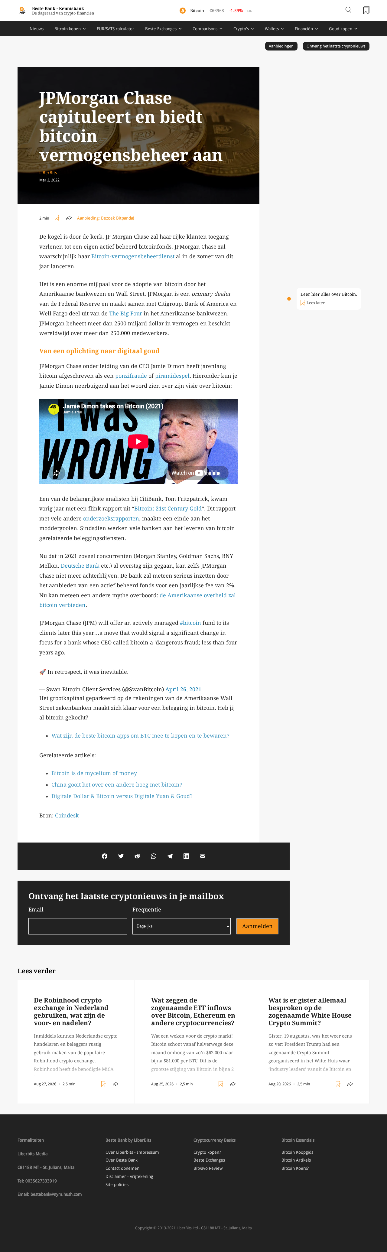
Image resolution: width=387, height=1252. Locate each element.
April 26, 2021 (183, 689)
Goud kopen (340, 28)
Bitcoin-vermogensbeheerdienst (132, 256)
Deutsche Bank (80, 565)
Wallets (272, 28)
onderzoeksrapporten (111, 518)
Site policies (117, 1184)
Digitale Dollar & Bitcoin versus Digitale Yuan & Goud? (122, 796)
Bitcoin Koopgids (297, 1152)
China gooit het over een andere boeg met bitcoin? (116, 784)
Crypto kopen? (207, 1152)
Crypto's (241, 28)
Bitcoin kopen (67, 28)
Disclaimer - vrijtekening (129, 1176)
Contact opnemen (122, 1168)
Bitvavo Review (208, 1168)
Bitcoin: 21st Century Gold (168, 508)
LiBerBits (48, 172)
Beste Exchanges (161, 28)
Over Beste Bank (122, 1160)
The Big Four (125, 313)
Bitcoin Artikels (296, 1160)
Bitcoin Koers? (295, 1168)
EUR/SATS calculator (115, 28)
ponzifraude (131, 376)
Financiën (304, 28)
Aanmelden (257, 926)
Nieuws (37, 28)
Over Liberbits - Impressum (132, 1152)
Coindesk (67, 815)
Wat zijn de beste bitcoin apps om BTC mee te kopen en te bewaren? (140, 735)
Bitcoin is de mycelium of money (94, 773)
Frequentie (146, 909)
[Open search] (349, 11)
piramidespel (172, 376)
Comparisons (205, 28)
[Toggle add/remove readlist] (58, 218)
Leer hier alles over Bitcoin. (329, 294)
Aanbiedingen (281, 46)
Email (36, 909)
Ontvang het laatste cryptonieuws (336, 46)
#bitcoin (190, 623)
